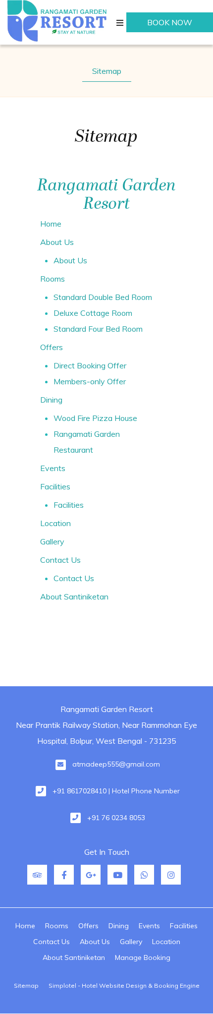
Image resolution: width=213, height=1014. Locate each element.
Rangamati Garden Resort (106, 194)
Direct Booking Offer (89, 365)
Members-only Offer (89, 381)
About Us (57, 242)
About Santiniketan (74, 596)
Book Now (169, 22)
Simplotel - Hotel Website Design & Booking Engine (124, 985)
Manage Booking (142, 957)
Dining (51, 400)
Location (55, 523)
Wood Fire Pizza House (95, 418)
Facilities (55, 486)
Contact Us (60, 560)
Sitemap (106, 71)
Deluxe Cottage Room (92, 313)
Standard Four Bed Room (98, 329)
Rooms (52, 279)
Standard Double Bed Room (102, 297)
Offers (51, 347)
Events (52, 468)
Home (50, 224)
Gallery (52, 541)
